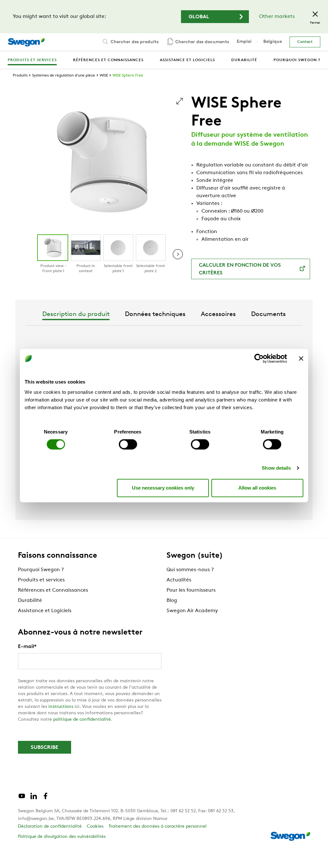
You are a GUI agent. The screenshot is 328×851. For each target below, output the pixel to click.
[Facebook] (45, 798)
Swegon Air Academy (192, 610)
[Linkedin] (33, 798)
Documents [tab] (268, 314)
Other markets (277, 16)
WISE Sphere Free (127, 75)
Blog (172, 600)
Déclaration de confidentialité (50, 826)
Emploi (244, 41)
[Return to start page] (26, 42)
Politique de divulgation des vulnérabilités (62, 836)
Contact (305, 42)
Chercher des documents (201, 42)
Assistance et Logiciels (44, 610)
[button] (178, 254)
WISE (104, 75)
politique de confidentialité (82, 719)
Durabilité (30, 600)
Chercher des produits (134, 42)
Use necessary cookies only (163, 487)
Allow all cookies (257, 487)
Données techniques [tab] (155, 314)
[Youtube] (22, 798)
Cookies (95, 826)
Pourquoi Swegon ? (41, 569)
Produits (20, 75)
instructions (60, 706)
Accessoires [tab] (218, 314)
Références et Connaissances (53, 590)
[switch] (128, 444)
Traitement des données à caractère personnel (158, 826)
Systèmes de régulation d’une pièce (63, 75)
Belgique (272, 41)
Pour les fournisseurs (191, 590)
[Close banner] (301, 358)
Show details (276, 467)
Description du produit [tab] (76, 314)
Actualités (179, 580)
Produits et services (41, 580)
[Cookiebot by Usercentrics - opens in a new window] (259, 358)
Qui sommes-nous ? (190, 569)
